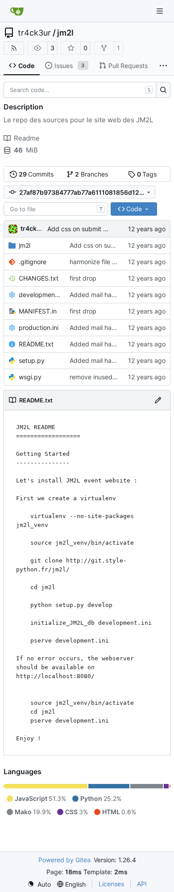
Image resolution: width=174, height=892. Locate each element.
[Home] (16, 11)
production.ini (38, 327)
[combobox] (56, 209)
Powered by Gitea (64, 860)
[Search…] (163, 90)
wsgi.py (30, 377)
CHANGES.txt (38, 278)
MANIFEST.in (38, 311)
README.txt (36, 344)
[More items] (163, 65)
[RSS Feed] (14, 48)
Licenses (111, 884)
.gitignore (32, 261)
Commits (36, 174)
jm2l (65, 32)
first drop (83, 278)
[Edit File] (158, 400)
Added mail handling (99, 294)
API (142, 884)
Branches (91, 174)
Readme (27, 138)
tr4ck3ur (34, 32)
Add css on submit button (84, 229)
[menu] (39, 884)
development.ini (40, 294)
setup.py (32, 360)
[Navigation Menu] (161, 11)
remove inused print (99, 377)
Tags (147, 174)
